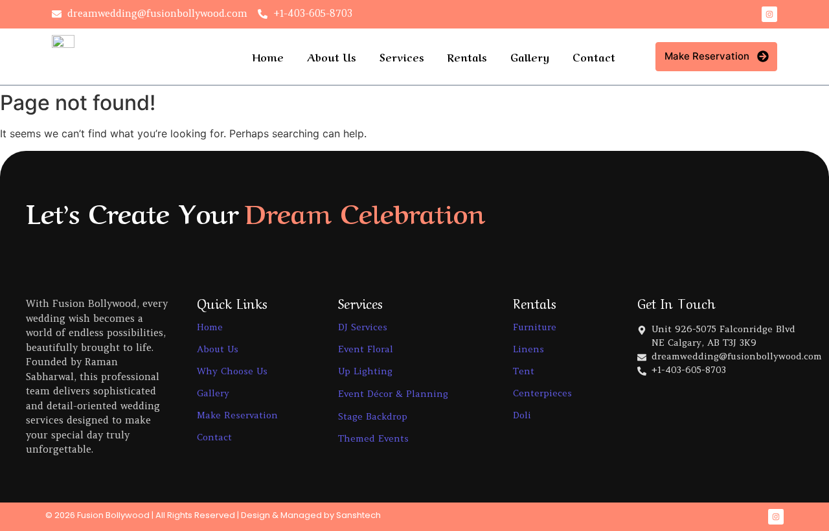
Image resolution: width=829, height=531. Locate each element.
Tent (523, 371)
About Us (331, 56)
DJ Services (362, 327)
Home (268, 56)
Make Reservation (237, 415)
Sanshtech (358, 515)
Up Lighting (365, 371)
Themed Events (373, 438)
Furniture (534, 327)
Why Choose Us (232, 371)
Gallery (529, 56)
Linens (528, 349)
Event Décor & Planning (393, 394)
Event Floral (365, 349)
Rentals (467, 56)
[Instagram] (769, 14)
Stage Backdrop (372, 416)
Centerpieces (542, 393)
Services (402, 56)
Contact (594, 56)
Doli (522, 415)
